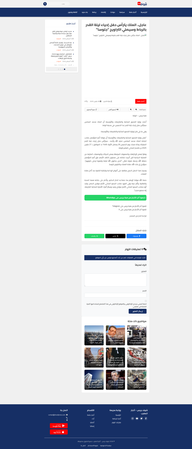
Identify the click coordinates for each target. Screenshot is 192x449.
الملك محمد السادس (93, 122)
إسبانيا (92, 426)
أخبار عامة (132, 12)
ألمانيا (92, 422)
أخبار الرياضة (116, 418)
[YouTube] (137, 418)
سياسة (122, 12)
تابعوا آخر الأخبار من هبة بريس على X (132, 209)
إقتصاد (103, 12)
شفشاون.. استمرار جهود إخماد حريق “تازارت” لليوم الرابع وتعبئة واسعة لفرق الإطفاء (61, 56)
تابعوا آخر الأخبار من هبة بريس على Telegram (129, 206)
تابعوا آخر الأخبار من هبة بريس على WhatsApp (125, 197)
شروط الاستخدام (93, 445)
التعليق (144, 271)
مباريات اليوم (116, 422)
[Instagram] (132, 418)
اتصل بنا (83, 445)
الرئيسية (144, 12)
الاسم (145, 290)
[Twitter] (141, 418)
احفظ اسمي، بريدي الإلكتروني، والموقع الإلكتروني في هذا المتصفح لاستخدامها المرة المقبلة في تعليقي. (117, 305)
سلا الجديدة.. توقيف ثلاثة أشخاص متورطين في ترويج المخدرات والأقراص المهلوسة (60, 44)
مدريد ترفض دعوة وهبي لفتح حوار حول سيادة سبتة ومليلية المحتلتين (62, 33)
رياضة (94, 12)
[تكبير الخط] (131, 109)
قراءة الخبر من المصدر (138, 216)
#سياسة (59, 39)
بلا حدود (85, 12)
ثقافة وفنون (72, 12)
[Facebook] (146, 418)
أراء (93, 418)
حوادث (112, 12)
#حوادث (58, 50)
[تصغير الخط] (136, 109)
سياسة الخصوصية (105, 445)
